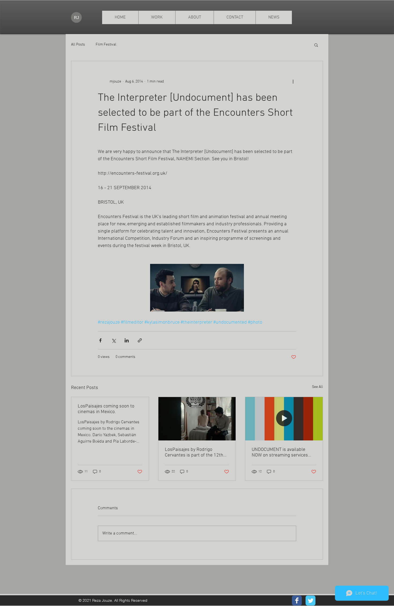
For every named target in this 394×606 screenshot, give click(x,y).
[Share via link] (139, 340)
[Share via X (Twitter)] (113, 340)
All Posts (78, 44)
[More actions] (293, 81)
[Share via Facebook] (100, 340)
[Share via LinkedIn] (126, 340)
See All (317, 387)
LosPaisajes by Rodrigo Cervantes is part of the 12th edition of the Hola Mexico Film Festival (196, 452)
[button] (316, 45)
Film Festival (106, 44)
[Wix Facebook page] (297, 600)
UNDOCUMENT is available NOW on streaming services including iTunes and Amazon (281, 452)
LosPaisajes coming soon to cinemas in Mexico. (106, 409)
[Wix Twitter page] (310, 600)
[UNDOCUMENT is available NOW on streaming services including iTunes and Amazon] (284, 418)
